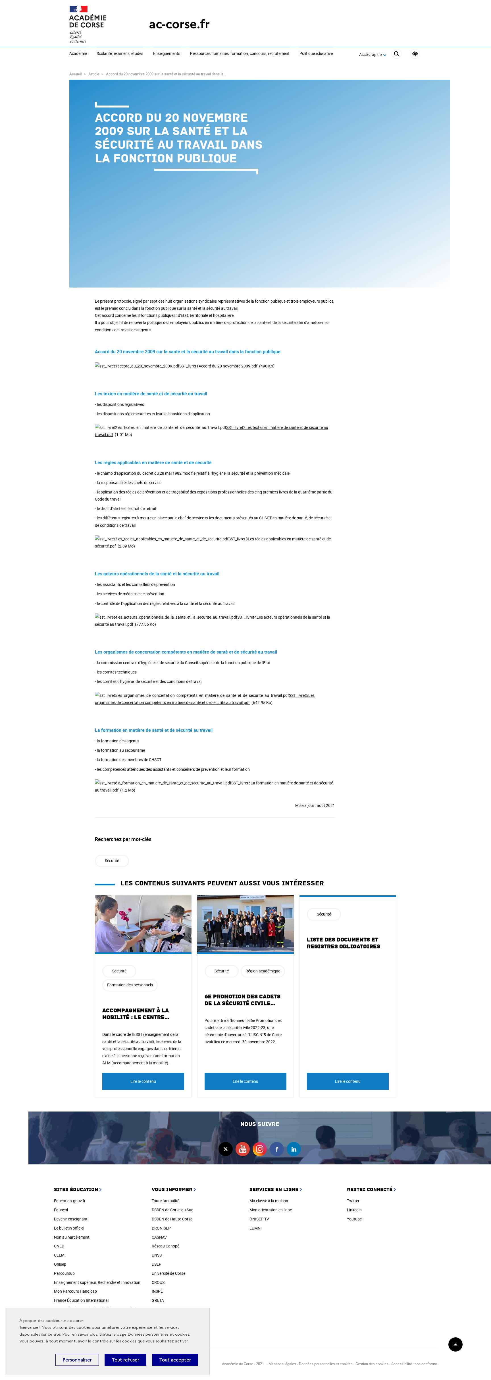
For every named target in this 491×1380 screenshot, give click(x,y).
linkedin (294, 1149)
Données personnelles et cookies (158, 1334)
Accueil (75, 74)
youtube (243, 1149)
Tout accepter (175, 1359)
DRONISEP (161, 1228)
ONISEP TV (259, 1219)
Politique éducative (316, 54)
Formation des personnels (130, 985)
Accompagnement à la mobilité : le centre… (136, 1014)
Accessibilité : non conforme (414, 1363)
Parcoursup (64, 1273)
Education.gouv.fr (70, 1200)
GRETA (158, 1300)
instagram (260, 1149)
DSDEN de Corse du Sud (173, 1209)
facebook (277, 1149)
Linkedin (354, 1209)
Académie (78, 54)
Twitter (353, 1200)
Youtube (354, 1219)
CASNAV (159, 1237)
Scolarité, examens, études (120, 54)
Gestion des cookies (371, 1363)
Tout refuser (125, 1359)
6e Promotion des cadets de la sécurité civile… (242, 1000)
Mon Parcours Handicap (75, 1291)
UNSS (157, 1255)
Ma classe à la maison (268, 1200)
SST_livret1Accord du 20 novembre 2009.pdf (218, 366)
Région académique (263, 971)
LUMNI (255, 1228)
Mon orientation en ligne (270, 1209)
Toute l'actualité (165, 1200)
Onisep (60, 1264)
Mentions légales (282, 1363)
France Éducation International (81, 1300)
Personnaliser (77, 1359)
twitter (226, 1149)
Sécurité (112, 860)
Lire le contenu (143, 1081)
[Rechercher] (396, 55)
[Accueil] (97, 24)
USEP (156, 1264)
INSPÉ (157, 1291)
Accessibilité (415, 54)
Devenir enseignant (71, 1219)
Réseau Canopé (165, 1246)
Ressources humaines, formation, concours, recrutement (240, 54)
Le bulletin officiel (69, 1228)
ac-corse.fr (179, 24)
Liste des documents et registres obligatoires (343, 943)
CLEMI (60, 1255)
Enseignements (166, 54)
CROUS (158, 1282)
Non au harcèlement (72, 1237)
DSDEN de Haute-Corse (172, 1219)
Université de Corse (168, 1273)
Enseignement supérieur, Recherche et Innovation (97, 1282)
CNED (59, 1246)
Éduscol (61, 1209)
